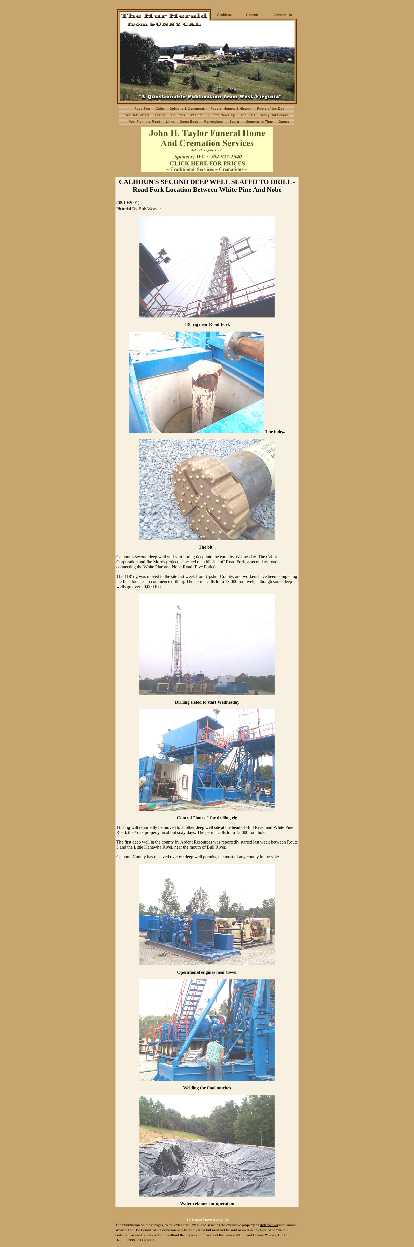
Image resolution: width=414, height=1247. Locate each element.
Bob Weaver (269, 1224)
